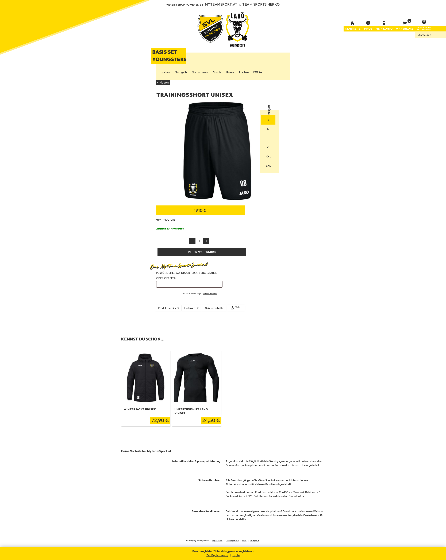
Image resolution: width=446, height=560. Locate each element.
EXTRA (257, 72)
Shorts (217, 72)
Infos (368, 28)
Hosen (230, 72)
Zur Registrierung (217, 555)
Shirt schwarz (200, 72)
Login (236, 555)
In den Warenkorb (202, 252)
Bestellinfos (296, 496)
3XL (268, 165)
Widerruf (254, 540)
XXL (268, 156)
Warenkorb (404, 28)
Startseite (353, 28)
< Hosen (163, 82)
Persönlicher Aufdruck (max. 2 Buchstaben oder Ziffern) (186, 275)
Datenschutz (232, 540)
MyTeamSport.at (221, 4)
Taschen (244, 72)
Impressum (217, 540)
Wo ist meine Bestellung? (424, 29)
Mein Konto (384, 28)
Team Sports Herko (261, 4)
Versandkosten (210, 293)
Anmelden (424, 35)
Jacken (165, 72)
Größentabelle (214, 308)
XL (268, 147)
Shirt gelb (181, 72)
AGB (244, 540)
